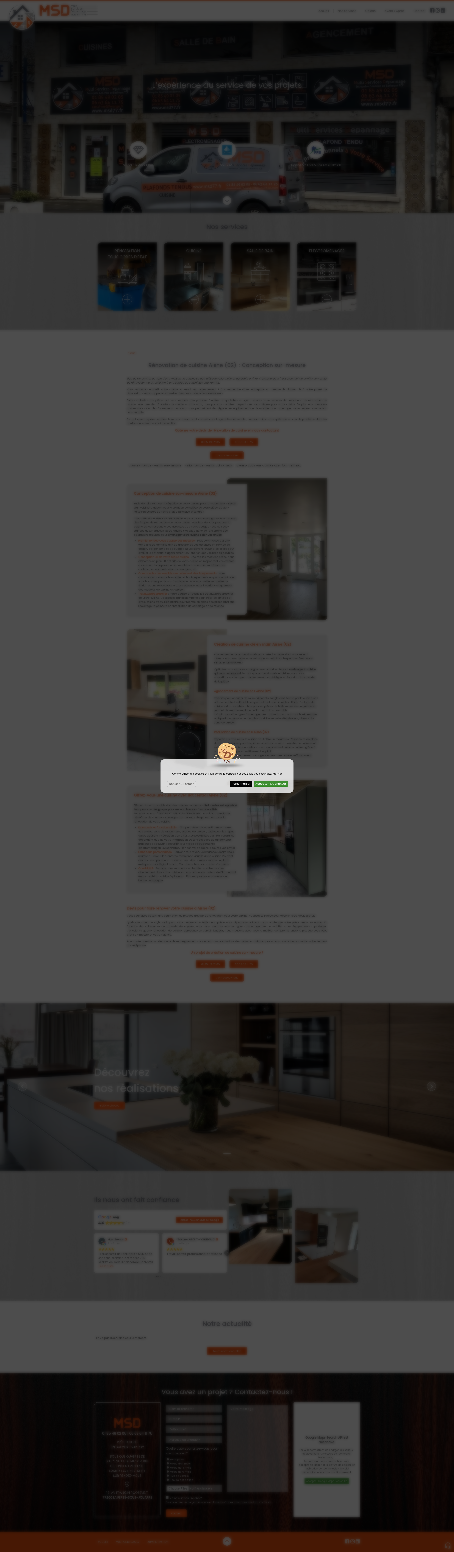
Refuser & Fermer (181, 784)
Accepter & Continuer (270, 784)
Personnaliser (241, 784)
